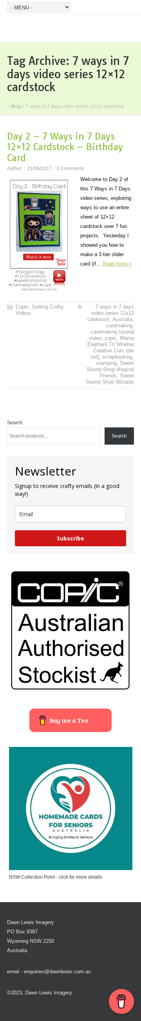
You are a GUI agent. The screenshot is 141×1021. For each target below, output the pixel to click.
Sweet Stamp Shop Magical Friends (110, 369)
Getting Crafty (47, 307)
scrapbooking (117, 357)
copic (111, 338)
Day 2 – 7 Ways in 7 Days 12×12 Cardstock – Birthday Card (65, 147)
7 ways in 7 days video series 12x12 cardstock (110, 313)
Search (14, 422)
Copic (22, 307)
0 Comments (70, 168)
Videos (23, 313)
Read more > (117, 264)
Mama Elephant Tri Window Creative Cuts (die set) (110, 347)
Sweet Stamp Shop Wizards (110, 379)
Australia (122, 319)
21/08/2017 (39, 168)
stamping (106, 363)
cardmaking (119, 325)
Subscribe (70, 538)
